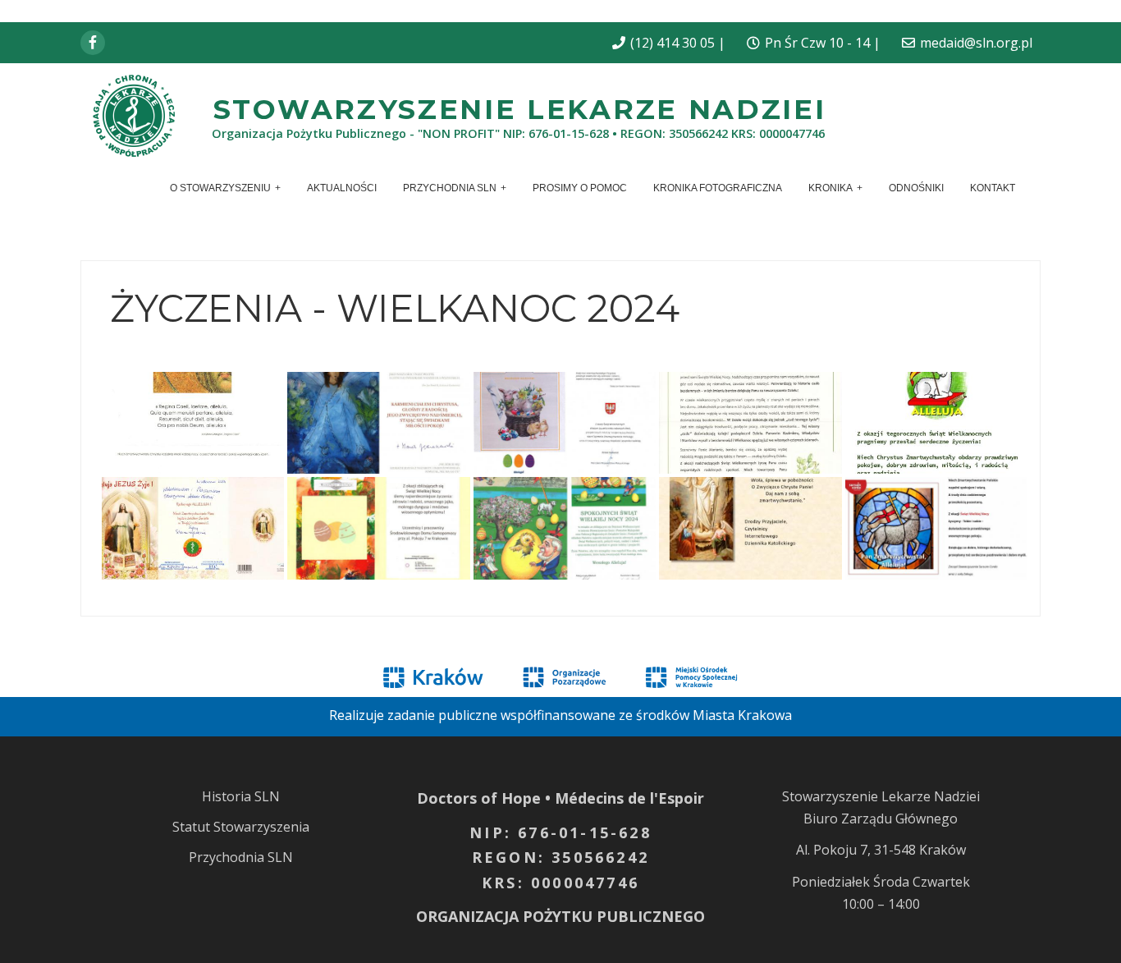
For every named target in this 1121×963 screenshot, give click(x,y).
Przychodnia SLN (449, 188)
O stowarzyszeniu (220, 188)
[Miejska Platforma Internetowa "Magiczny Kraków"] (433, 676)
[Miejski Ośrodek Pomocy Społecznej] (691, 676)
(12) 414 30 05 (672, 43)
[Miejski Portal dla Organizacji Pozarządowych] (565, 676)
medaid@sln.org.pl (976, 43)
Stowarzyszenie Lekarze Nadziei (519, 109)
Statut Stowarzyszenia (240, 827)
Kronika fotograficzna (717, 188)
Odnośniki (916, 188)
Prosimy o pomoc (580, 188)
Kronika (830, 188)
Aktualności (342, 188)
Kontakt (992, 188)
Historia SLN (241, 796)
